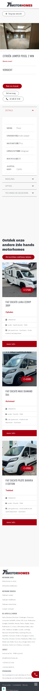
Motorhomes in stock (9, 581)
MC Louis (24, 620)
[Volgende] (3, 62)
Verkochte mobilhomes (9, 586)
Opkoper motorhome (9, 604)
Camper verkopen (8, 609)
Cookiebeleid (17, 685)
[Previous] (3, 36)
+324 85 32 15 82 (8, 662)
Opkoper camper (7, 595)
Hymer (18, 620)
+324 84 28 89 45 (8, 667)
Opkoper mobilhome (9, 600)
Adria (4, 617)
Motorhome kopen (8, 578)
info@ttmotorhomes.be (10, 658)
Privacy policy (6, 685)
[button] (36, 684)
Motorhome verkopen (9, 591)
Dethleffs (12, 620)
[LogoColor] (19, 4)
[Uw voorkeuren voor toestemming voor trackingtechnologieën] (4, 689)
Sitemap (25, 685)
